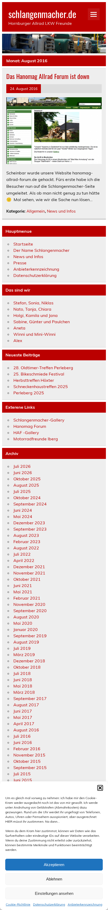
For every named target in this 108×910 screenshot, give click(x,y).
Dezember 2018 (29, 660)
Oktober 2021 (27, 579)
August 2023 (26, 535)
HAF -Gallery (26, 432)
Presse (19, 262)
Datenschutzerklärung (49, 904)
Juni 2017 (22, 711)
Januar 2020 (25, 629)
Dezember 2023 (29, 522)
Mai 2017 (22, 717)
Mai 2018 (22, 686)
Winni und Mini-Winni (34, 334)
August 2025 (26, 485)
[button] (100, 787)
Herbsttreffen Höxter (33, 380)
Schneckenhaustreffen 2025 (40, 386)
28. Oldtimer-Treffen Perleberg (43, 367)
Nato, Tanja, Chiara (32, 309)
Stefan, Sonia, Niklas (33, 302)
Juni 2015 (22, 780)
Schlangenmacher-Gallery (38, 420)
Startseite (23, 244)
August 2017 (26, 704)
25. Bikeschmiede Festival (38, 374)
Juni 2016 (22, 742)
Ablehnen (54, 879)
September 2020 (30, 610)
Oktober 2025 (27, 478)
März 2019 (24, 654)
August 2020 (26, 616)
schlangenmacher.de (42, 14)
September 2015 (30, 767)
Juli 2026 (22, 466)
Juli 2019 (22, 648)
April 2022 (23, 560)
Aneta (19, 328)
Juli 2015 (22, 773)
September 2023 (30, 529)
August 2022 (26, 547)
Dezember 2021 (29, 566)
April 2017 (23, 723)
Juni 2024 (22, 510)
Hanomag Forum (29, 426)
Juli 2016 (22, 736)
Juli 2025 (22, 491)
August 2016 (26, 729)
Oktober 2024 (27, 497)
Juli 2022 (22, 554)
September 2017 (30, 698)
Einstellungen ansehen (54, 893)
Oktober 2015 (27, 761)
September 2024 (30, 504)
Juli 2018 (22, 673)
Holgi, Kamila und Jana (35, 315)
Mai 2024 (22, 516)
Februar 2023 (26, 541)
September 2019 (30, 635)
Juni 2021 (22, 585)
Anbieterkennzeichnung (85, 904)
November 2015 (29, 755)
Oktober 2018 (27, 667)
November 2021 (29, 573)
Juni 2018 (22, 679)
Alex (17, 340)
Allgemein (35, 211)
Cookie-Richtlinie (18, 904)
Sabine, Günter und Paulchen (41, 321)
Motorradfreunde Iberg (35, 438)
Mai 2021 (22, 591)
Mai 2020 (22, 623)
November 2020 (29, 604)
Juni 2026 (22, 472)
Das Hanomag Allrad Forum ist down (47, 76)
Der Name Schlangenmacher (41, 250)
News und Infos (61, 211)
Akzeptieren (54, 864)
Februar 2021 (26, 598)
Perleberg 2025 (28, 392)
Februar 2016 (26, 748)
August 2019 (26, 642)
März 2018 (24, 692)
